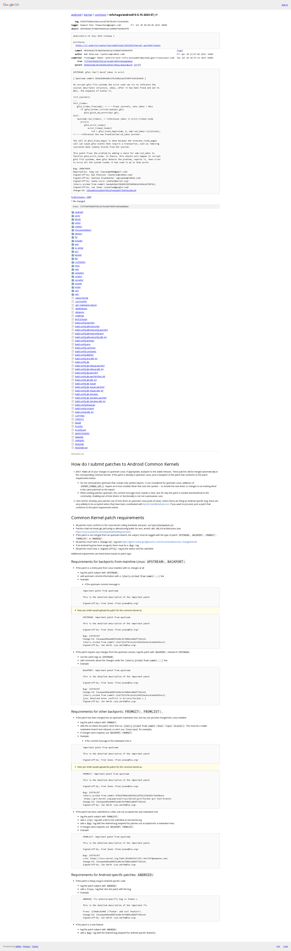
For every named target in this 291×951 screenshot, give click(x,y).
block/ (78, 219)
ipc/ (77, 251)
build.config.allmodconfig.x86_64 (91, 337)
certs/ (78, 222)
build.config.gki (82, 362)
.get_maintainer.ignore (86, 305)
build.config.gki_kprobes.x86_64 (90, 401)
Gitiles (18, 946)
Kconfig (78, 426)
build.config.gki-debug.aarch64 (89, 365)
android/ (79, 212)
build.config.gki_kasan (85, 383)
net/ (77, 269)
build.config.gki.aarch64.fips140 (90, 376)
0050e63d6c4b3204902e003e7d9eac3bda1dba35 (108, 65)
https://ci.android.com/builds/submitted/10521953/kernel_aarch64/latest (118, 45)
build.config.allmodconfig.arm (89, 333)
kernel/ (78, 255)
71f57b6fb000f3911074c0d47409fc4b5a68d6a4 (108, 61)
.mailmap (79, 315)
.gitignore (79, 312)
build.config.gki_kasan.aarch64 (89, 387)
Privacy (26, 946)
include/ (79, 240)
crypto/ (78, 226)
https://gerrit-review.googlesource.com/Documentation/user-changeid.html (159, 541)
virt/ (77, 294)
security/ (79, 280)
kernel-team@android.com (156, 504)
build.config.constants (85, 351)
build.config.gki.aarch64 (86, 372)
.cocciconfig (81, 301)
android (76, 15)
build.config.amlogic (84, 340)
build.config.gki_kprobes (86, 394)
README (79, 444)
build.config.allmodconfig (87, 326)
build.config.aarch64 (84, 322)
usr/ (77, 290)
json (285, 946)
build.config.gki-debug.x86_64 (89, 369)
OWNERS (79, 440)
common (100, 15)
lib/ (76, 258)
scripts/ (78, 276)
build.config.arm (82, 344)
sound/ (78, 283)
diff (137, 65)
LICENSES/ (80, 262)
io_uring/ (79, 247)
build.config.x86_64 (84, 412)
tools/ (78, 287)
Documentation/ (83, 230)
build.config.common (85, 347)
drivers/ (78, 233)
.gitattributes (81, 308)
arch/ (77, 215)
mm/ (77, 265)
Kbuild (78, 422)
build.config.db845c (84, 354)
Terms (35, 946)
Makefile (79, 437)
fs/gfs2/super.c (78, 197)
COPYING (79, 415)
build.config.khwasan (85, 405)
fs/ (76, 237)
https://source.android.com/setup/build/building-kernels (103, 531)
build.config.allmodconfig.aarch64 (91, 329)
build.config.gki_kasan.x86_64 (89, 390)
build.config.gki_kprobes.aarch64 (90, 397)
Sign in (285, 4)
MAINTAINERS (82, 433)
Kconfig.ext (80, 430)
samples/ (79, 272)
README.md (81, 447)
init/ (77, 244)
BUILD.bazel (81, 319)
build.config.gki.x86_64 (86, 379)
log (180, 50)
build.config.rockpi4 (84, 408)
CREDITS (79, 419)
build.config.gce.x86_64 (86, 358)
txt (278, 946)
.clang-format (81, 297)
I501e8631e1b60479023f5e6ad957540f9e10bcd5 (111, 190)
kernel (88, 15)
